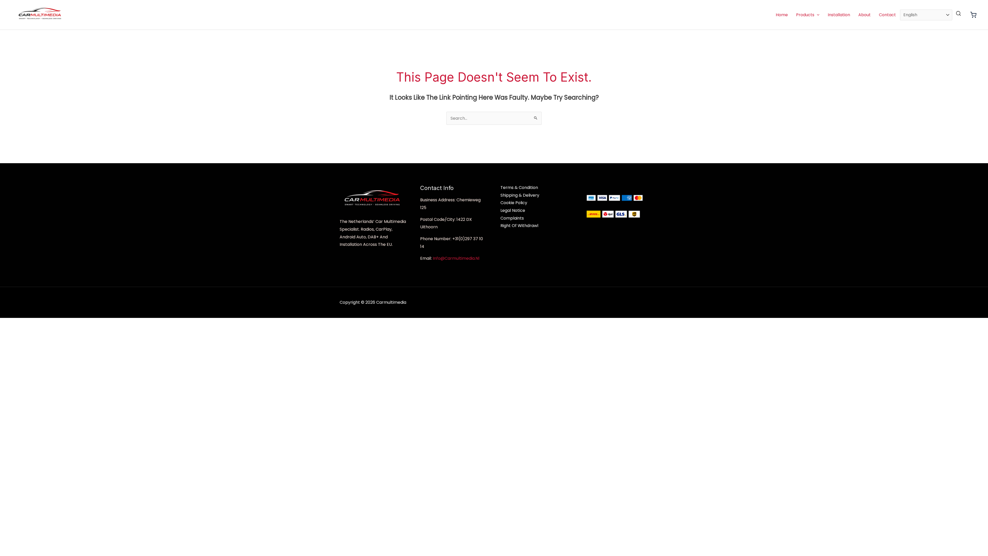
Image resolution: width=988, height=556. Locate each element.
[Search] (958, 13)
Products (805, 15)
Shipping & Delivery (519, 195)
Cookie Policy (513, 203)
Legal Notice (512, 210)
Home (782, 15)
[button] (816, 15)
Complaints (512, 218)
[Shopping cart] (973, 15)
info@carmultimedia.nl (456, 258)
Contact (887, 15)
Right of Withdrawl (519, 226)
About (864, 15)
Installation (839, 15)
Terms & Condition (519, 187)
